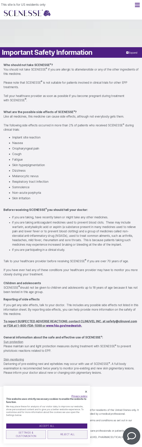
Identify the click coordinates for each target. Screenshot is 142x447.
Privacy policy (79, 396)
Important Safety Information (47, 52)
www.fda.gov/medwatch (63, 325)
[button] (137, 5)
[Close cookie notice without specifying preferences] (86, 391)
